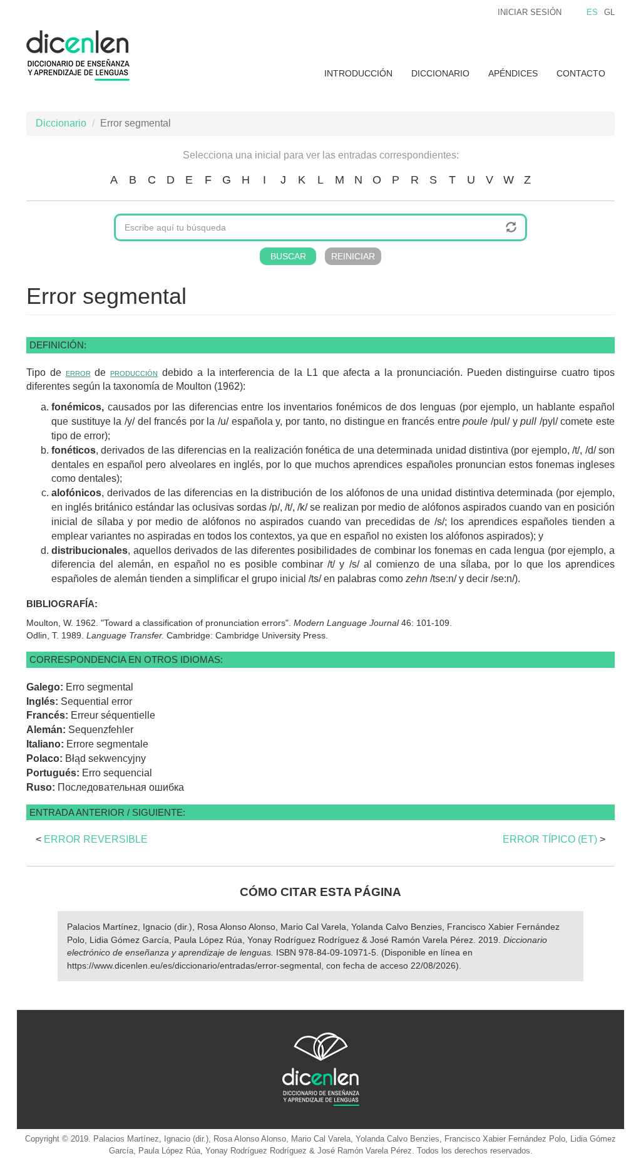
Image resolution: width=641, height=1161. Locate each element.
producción (134, 372)
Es (592, 12)
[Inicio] (82, 55)
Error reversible (96, 839)
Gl (609, 12)
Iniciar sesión (530, 12)
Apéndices (513, 73)
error (78, 372)
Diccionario (440, 73)
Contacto (580, 73)
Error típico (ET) (550, 839)
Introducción (358, 73)
